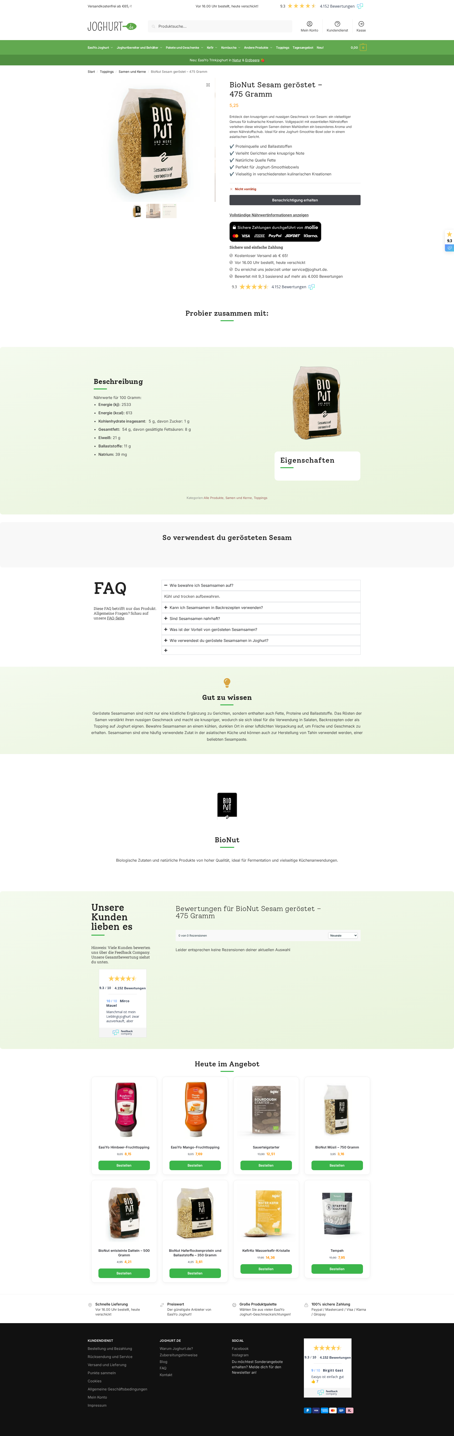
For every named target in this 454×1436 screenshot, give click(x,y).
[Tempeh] (337, 1213)
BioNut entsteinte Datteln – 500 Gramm (124, 1252)
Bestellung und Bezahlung (110, 1348)
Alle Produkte (214, 498)
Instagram (240, 1355)
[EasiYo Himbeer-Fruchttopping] (124, 1109)
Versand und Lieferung (107, 1365)
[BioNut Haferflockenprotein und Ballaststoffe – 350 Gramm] (195, 1213)
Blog (163, 1361)
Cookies (95, 1381)
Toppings (107, 71)
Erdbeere (252, 60)
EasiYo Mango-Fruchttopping (195, 1147)
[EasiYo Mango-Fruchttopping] (195, 1109)
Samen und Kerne (132, 71)
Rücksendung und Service (110, 1356)
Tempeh (337, 1250)
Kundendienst (337, 30)
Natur (236, 60)
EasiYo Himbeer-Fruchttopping (124, 1147)
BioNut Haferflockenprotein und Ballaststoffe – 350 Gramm (195, 1252)
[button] (359, 47)
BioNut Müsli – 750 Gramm (337, 1147)
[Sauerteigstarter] (266, 1109)
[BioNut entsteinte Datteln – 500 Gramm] (124, 1213)
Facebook (240, 1348)
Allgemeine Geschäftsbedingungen (117, 1389)
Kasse (361, 30)
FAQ (163, 1368)
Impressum (97, 1405)
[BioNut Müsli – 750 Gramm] (337, 1109)
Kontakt (166, 1375)
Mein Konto (309, 30)
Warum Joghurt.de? (176, 1348)
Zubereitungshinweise (179, 1355)
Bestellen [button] (124, 1165)
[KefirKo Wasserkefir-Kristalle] (266, 1213)
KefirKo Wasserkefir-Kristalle (266, 1250)
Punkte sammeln (102, 1373)
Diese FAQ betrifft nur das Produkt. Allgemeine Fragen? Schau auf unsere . (125, 613)
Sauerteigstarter (266, 1147)
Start (91, 71)
